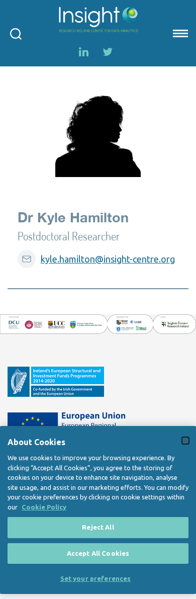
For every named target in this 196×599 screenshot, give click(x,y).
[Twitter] (107, 51)
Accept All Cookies (98, 553)
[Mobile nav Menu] (179, 33)
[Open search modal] (16, 33)
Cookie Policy (44, 506)
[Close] (185, 441)
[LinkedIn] (83, 51)
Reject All (98, 527)
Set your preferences (95, 578)
